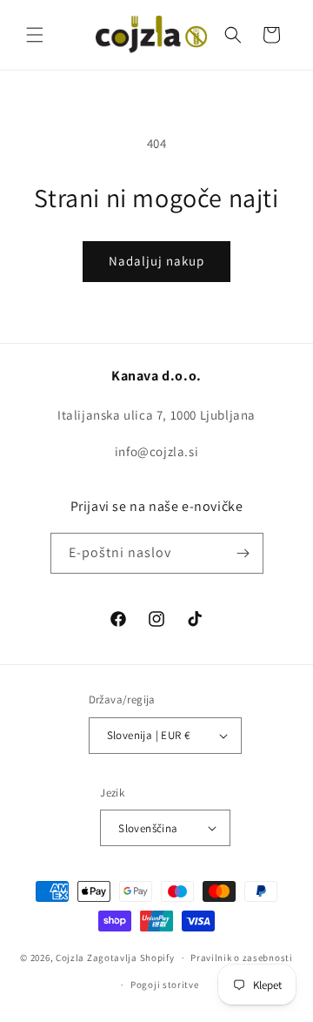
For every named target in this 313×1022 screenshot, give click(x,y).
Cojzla (70, 957)
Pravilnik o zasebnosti (241, 957)
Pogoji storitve (164, 984)
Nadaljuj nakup (156, 260)
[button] (35, 35)
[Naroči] (243, 553)
